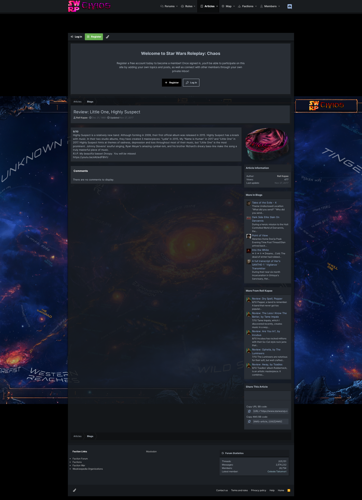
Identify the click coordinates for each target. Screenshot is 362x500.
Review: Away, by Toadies (267, 364)
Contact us (222, 490)
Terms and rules (239, 490)
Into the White (260, 249)
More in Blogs (254, 194)
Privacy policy (258, 490)
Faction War (79, 465)
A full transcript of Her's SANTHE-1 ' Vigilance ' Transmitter (266, 265)
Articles (210, 6)
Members (270, 6)
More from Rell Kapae (259, 290)
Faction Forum (80, 458)
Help (272, 490)
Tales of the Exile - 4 (264, 202)
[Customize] (107, 37)
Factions (247, 6)
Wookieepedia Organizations (88, 468)
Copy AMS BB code (256, 416)
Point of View (260, 235)
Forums (170, 6)
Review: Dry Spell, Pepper (267, 298)
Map (229, 6)
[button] (177, 6)
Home (281, 490)
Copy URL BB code (256, 406)
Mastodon (151, 451)
